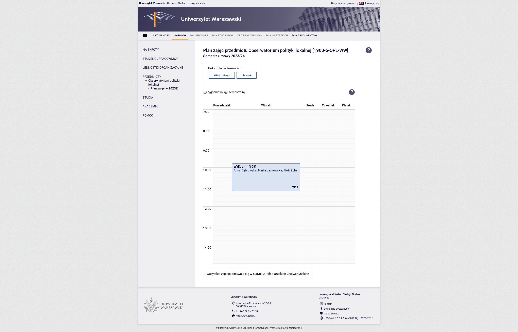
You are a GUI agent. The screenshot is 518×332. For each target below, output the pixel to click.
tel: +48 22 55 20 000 (247, 311)
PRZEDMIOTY (152, 77)
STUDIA (148, 97)
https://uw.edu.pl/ (245, 315)
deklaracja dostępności (336, 308)
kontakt (328, 304)
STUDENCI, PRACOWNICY (160, 59)
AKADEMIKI (150, 106)
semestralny (237, 92)
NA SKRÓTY (151, 49)
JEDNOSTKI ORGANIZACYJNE (163, 67)
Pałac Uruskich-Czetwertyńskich (287, 274)
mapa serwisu (331, 313)
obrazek (246, 75)
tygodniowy (215, 92)
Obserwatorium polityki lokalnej (164, 82)
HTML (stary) (222, 75)
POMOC (148, 115)
